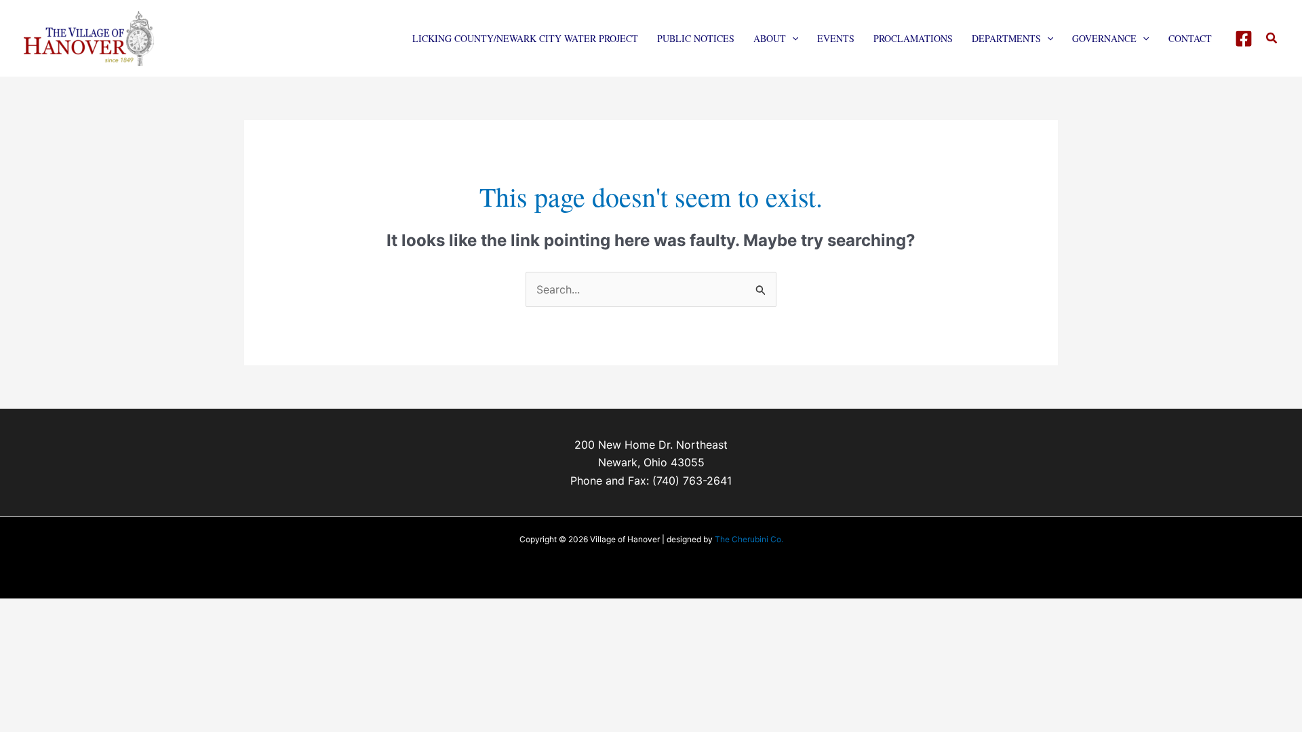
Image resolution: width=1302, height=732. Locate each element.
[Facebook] (1243, 38)
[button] (792, 38)
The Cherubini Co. (749, 539)
